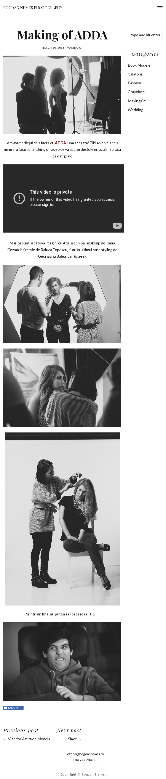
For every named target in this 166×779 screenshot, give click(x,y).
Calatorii (135, 74)
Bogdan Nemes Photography (32, 7)
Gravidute (136, 91)
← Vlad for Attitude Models (26, 738)
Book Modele (139, 65)
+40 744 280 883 (85, 760)
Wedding (135, 109)
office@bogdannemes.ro (85, 754)
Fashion (134, 82)
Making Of (75, 47)
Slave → (74, 738)
